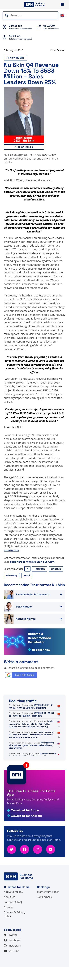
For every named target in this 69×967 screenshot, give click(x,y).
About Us (9, 897)
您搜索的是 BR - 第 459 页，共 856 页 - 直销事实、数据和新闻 (31, 733)
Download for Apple (25, 810)
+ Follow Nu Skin (15, 57)
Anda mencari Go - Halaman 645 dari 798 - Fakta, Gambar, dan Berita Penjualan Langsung (31, 743)
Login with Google (24, 674)
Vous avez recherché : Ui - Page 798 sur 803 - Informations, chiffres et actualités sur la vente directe (31, 753)
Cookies (8, 907)
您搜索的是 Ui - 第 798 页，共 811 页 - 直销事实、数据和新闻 (31, 706)
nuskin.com (11, 550)
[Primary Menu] (62, 4)
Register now (41, 649)
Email (27, 575)
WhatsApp (11, 575)
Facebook (39, 568)
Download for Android (26, 815)
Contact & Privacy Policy (14, 914)
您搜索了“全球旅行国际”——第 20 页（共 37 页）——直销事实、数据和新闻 (32, 716)
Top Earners (44, 897)
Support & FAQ (13, 902)
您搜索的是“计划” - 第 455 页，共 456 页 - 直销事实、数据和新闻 (30, 725)
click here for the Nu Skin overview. (32, 561)
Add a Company (13, 892)
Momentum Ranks (48, 892)
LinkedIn (56, 568)
